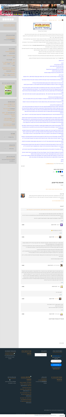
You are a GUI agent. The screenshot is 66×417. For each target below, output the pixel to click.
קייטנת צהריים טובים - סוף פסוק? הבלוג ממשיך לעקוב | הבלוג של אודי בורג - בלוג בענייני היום (43, 209)
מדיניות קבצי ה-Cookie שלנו (38, 415)
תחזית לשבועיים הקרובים (10, 51)
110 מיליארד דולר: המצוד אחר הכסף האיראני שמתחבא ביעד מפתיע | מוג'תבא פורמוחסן (25, 399)
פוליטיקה (50, 20)
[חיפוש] (14, 2)
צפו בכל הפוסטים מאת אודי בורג (58, 200)
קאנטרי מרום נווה (51, 189)
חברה (19, 9)
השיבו (23, 224)
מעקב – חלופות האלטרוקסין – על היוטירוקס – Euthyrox (8, 114)
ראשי (14, 59)
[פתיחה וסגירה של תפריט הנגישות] (2, 7)
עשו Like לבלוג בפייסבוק (9, 25)
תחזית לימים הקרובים (11, 55)
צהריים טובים (57, 189)
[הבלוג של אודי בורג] (62, 2)
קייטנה (47, 189)
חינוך (53, 20)
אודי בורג (56, 237)
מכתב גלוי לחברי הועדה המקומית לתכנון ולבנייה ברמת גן (9, 120)
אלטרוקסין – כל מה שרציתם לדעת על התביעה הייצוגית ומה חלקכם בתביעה (8, 69)
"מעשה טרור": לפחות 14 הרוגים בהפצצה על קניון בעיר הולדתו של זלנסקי (25, 384)
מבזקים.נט (29, 379)
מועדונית (61, 189)
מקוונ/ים (11, 38)
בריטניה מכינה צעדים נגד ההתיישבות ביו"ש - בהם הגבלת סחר (25, 389)
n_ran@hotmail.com (50, 163)
